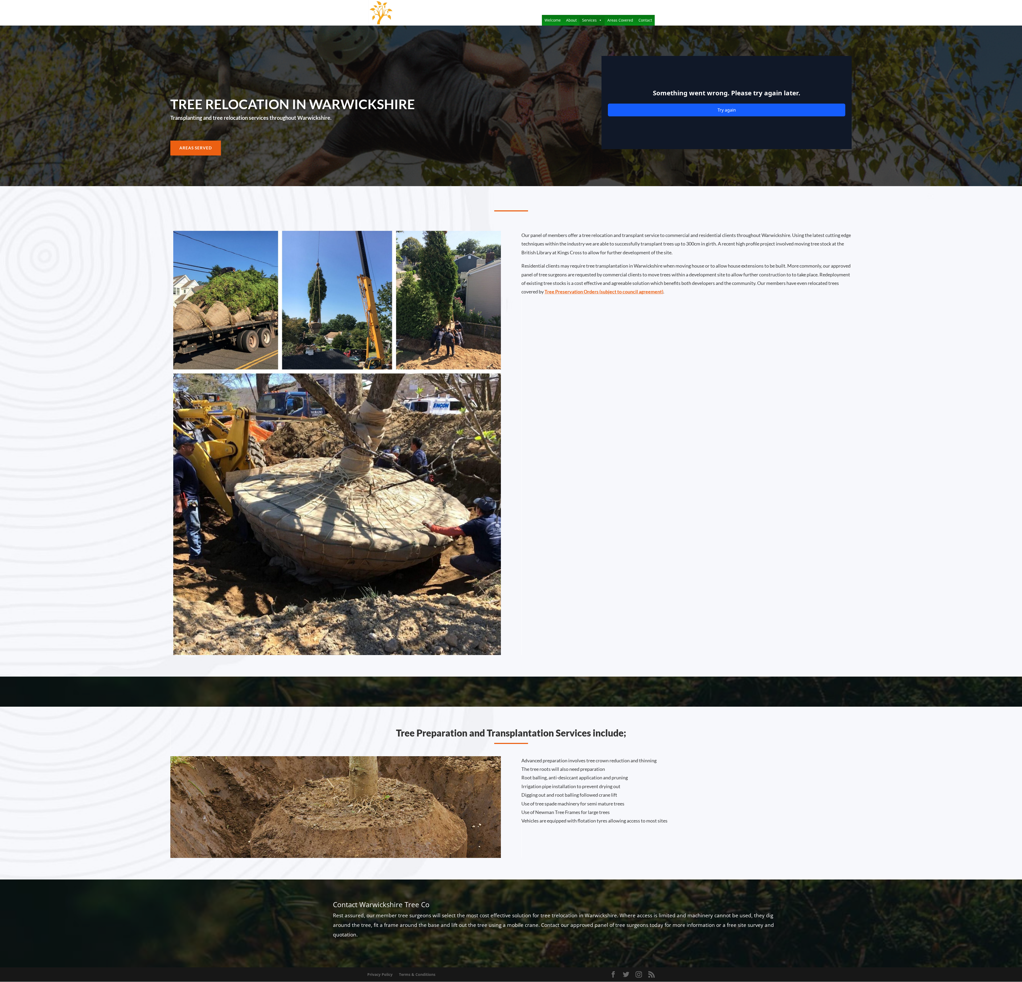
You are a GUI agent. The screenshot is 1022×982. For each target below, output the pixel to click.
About (571, 20)
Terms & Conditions (417, 974)
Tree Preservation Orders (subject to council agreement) (604, 291)
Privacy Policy (380, 974)
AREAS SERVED (195, 147)
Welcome (553, 20)
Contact (645, 20)
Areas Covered (620, 20)
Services (589, 20)
